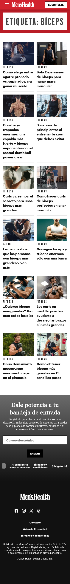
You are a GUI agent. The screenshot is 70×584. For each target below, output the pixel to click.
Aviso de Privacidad (35, 529)
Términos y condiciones (35, 535)
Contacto (35, 522)
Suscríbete (56, 4)
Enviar (35, 453)
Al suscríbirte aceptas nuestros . (38, 466)
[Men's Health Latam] (23, 4)
